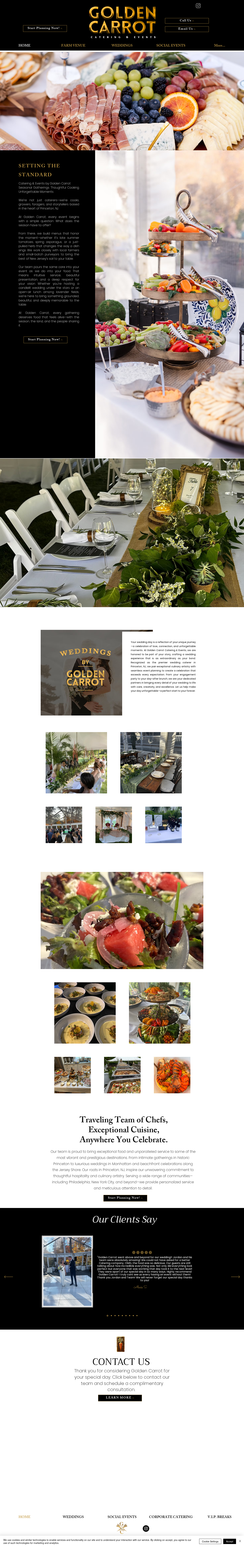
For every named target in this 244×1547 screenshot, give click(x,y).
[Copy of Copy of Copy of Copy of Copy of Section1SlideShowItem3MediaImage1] (129, 1315)
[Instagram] (146, 1528)
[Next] (235, 1277)
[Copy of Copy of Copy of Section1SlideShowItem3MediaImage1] (122, 1315)
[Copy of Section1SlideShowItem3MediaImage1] (115, 1315)
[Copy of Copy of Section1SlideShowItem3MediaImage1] (107, 1315)
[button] (122, 99)
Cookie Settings (210, 1541)
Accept (229, 1541)
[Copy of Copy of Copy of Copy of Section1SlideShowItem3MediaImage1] (125, 1315)
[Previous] (8, 1277)
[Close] (240, 1541)
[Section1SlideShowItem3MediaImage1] (111, 1315)
